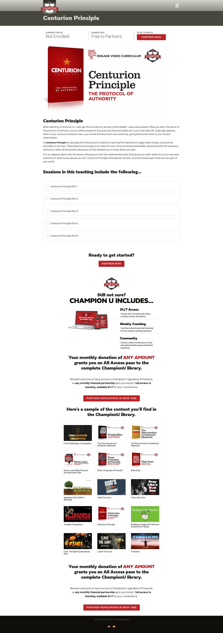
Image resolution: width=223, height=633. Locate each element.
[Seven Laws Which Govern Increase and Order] (78, 459)
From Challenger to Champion (77, 443)
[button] (151, 37)
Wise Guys (135, 470)
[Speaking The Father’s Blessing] (78, 486)
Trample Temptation (73, 524)
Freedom (135, 551)
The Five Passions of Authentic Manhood (106, 444)
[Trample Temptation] (78, 513)
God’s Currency (104, 497)
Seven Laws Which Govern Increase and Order (76, 471)
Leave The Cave (104, 551)
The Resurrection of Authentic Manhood (145, 444)
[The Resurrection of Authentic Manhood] (145, 432)
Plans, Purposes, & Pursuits (110, 470)
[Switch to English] (109, 626)
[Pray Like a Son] (145, 486)
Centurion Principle (106, 524)
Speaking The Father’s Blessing (74, 498)
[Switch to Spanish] (114, 626)
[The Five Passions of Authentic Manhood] (111, 432)
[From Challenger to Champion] (78, 432)
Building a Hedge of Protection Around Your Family (145, 525)
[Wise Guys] (145, 459)
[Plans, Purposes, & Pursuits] (111, 459)
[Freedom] (145, 540)
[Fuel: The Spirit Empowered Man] (78, 540)
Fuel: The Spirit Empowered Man (77, 552)
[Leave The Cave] (111, 540)
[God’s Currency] (111, 486)
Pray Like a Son (138, 497)
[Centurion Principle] (111, 513)
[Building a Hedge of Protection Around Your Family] (145, 513)
